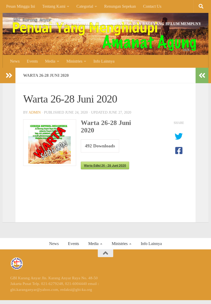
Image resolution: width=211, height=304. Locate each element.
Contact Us (152, 6)
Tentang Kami (53, 6)
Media (50, 61)
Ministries (74, 61)
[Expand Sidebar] (9, 75)
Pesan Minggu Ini (20, 6)
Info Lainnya (104, 61)
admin (35, 112)
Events (32, 61)
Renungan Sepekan (120, 6)
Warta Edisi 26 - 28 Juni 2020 (105, 165)
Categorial (84, 6)
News (15, 61)
